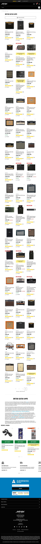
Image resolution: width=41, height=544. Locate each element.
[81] (23, 337)
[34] (34, 157)
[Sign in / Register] (34, 4)
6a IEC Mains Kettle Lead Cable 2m (7, 445)
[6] (22, 135)
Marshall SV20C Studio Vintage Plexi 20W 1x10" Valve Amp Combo (20, 153)
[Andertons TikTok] (21, 526)
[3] (22, 224)
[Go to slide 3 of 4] (21, 473)
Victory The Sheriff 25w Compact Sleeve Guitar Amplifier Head (20, 266)
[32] (12, 316)
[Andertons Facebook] (17, 526)
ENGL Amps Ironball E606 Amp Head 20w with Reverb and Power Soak (31, 288)
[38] (12, 293)
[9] (34, 454)
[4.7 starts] (30, 37)
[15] (34, 200)
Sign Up (20, 488)
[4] (33, 114)
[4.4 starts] (30, 358)
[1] (33, 294)
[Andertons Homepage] (4, 4)
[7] (33, 136)
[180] (23, 64)
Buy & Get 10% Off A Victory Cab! (20, 261)
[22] (23, 200)
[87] (34, 383)
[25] (12, 85)
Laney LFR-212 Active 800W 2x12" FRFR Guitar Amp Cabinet (20, 33)
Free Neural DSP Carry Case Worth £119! (31, 54)
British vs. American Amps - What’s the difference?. (21, 411)
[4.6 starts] (19, 200)
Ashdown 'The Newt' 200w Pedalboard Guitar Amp (9, 217)
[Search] (39, 7)
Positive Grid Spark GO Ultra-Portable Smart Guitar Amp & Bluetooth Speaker (20, 59)
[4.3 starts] (19, 224)
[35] (34, 86)
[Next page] (25, 388)
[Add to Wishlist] (13, 22)
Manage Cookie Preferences (24, 529)
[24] (12, 113)
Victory (20, 415)
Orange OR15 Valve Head (20, 353)
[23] (12, 157)
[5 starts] (19, 135)
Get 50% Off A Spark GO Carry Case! (20, 54)
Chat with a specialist (21, 531)
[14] (34, 37)
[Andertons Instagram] (19, 526)
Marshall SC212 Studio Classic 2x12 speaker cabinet (9, 240)
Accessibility (18, 529)
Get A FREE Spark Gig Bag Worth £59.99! (31, 374)
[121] (12, 357)
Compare (7, 39)
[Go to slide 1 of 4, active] (19, 473)
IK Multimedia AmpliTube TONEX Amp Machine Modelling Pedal (20, 86)
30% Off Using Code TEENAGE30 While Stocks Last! (33, 445)
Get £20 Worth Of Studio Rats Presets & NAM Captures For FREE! (20, 81)
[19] (34, 358)
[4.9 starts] (8, 60)
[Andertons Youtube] (14, 526)
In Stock (6, 36)
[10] (23, 38)
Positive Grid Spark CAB (9, 81)
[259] (34, 65)
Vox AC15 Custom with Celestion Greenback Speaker (9, 310)
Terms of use (14, 529)
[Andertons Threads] (24, 526)
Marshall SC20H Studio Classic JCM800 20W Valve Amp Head (31, 130)
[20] (34, 316)
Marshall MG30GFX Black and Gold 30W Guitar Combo (31, 310)
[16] (23, 315)
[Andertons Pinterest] (26, 526)
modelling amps (21, 417)
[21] (12, 179)
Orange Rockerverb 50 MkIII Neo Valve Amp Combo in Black (9, 130)
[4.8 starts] (8, 37)
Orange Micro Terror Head (9, 353)
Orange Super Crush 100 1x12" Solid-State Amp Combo (31, 108)
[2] (22, 245)
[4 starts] (8, 223)
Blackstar (16, 415)
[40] (12, 37)
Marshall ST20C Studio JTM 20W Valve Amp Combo (9, 375)
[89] (34, 245)
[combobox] (20, 7)
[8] (33, 269)
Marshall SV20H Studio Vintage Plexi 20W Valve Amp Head (20, 108)
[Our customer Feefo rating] (20, 493)
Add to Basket (7, 441)
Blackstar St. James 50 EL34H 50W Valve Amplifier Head (19, 288)
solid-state (13, 417)
